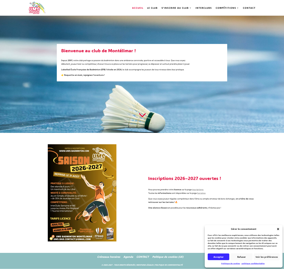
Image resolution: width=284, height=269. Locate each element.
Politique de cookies (230, 263)
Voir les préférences (266, 256)
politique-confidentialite (253, 263)
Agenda (128, 256)
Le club (152, 8)
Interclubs (204, 8)
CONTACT (249, 8)
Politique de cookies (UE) (168, 256)
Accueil (137, 8)
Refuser (241, 256)
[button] (278, 229)
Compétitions (226, 8)
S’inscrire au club (175, 8)
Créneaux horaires (108, 256)
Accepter (218, 256)
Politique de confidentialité (169, 265)
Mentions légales (144, 265)
